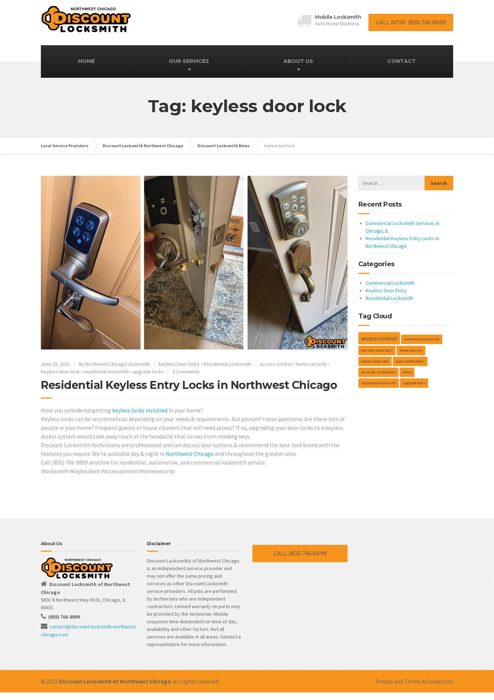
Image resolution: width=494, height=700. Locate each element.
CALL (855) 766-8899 (300, 553)
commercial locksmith (421, 339)
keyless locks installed (139, 410)
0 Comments (186, 371)
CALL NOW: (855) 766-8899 (411, 22)
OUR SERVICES (189, 61)
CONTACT (401, 61)
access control (276, 364)
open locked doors (410, 361)
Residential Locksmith (227, 364)
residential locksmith (106, 371)
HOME (86, 61)
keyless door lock (60, 371)
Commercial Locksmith (390, 283)
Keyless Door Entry (179, 364)
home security (311, 364)
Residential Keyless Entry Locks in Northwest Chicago (189, 385)
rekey (407, 372)
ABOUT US (298, 61)
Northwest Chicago (190, 453)
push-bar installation (378, 372)
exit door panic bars (377, 350)
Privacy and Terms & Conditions (414, 681)
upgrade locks (148, 371)
